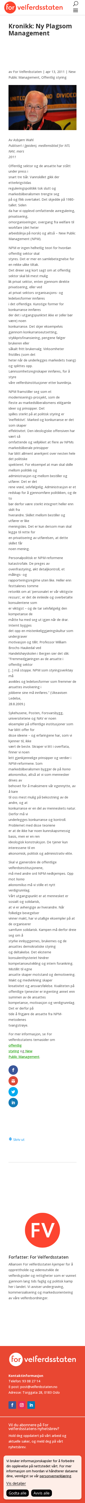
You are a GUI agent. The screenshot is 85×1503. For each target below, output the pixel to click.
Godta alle (17, 1493)
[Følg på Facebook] (12, 1405)
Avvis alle (42, 1493)
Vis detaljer (16, 1483)
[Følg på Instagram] (22, 1405)
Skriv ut (18, 1139)
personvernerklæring (55, 1476)
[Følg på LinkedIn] (31, 1405)
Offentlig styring (54, 77)
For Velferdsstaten (27, 71)
